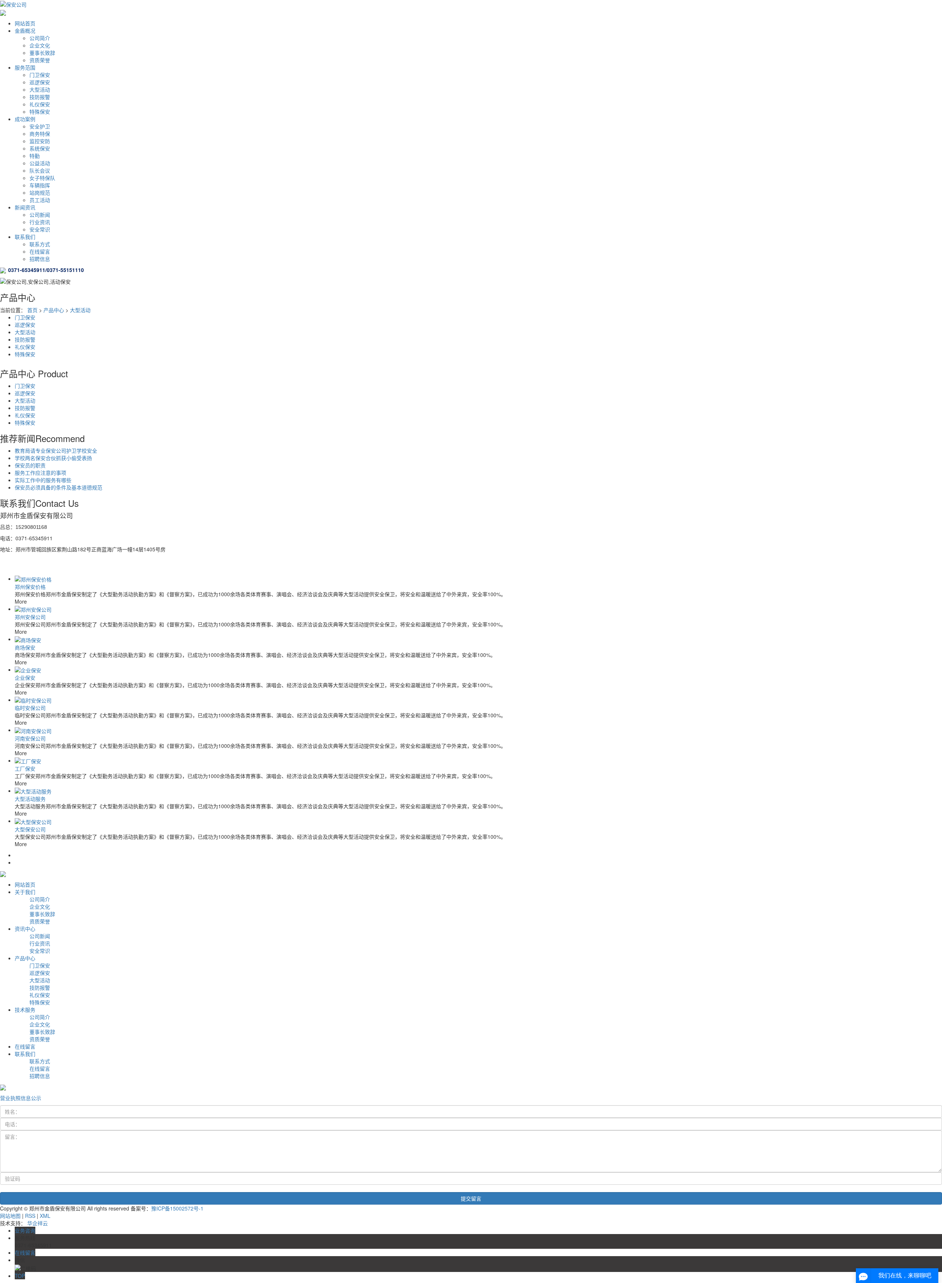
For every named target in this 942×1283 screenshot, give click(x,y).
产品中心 (53, 310)
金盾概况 (25, 30)
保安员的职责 (30, 465)
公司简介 (39, 38)
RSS (30, 1215)
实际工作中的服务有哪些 (43, 480)
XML (45, 1215)
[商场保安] (28, 639)
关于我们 (25, 891)
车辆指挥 (39, 185)
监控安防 (39, 141)
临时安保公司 (30, 707)
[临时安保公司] (33, 699)
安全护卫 (39, 126)
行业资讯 (39, 222)
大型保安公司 (30, 829)
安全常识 (39, 229)
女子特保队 (42, 177)
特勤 (34, 155)
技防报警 (39, 96)
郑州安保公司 (30, 617)
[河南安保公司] (33, 730)
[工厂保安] (28, 760)
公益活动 (39, 163)
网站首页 (25, 23)
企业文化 (39, 45)
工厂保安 (25, 768)
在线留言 (39, 251)
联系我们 (25, 236)
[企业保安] (28, 669)
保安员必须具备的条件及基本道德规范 (58, 487)
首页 (32, 310)
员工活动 (39, 200)
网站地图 (10, 1215)
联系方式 (39, 244)
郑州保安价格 (30, 586)
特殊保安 (39, 111)
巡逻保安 (39, 82)
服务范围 (25, 67)
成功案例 (25, 119)
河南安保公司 (30, 738)
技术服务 (25, 1009)
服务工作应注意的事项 (40, 472)
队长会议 (39, 170)
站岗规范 (39, 192)
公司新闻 (39, 214)
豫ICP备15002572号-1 (177, 1208)
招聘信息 (39, 258)
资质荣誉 (39, 60)
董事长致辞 (42, 52)
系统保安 (39, 148)
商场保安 (25, 647)
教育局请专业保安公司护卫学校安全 (56, 450)
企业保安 (25, 677)
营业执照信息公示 (20, 1098)
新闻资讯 (25, 207)
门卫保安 (39, 74)
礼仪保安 (39, 104)
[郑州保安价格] (33, 578)
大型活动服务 (30, 798)
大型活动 (39, 89)
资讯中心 (25, 928)
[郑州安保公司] (33, 608)
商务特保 (39, 133)
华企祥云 (37, 1223)
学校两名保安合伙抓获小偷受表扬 (53, 458)
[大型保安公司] (33, 820)
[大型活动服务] (33, 790)
